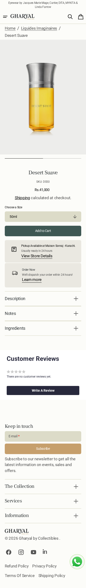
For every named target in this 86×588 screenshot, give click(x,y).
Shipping (22, 197)
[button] (5, 16)
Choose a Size (13, 207)
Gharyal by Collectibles (39, 538)
